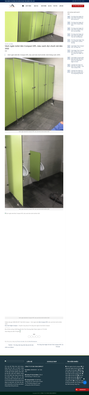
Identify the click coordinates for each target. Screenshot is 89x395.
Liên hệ (61, 5)
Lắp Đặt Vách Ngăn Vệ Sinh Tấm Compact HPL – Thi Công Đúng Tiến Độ (77, 72)
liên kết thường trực (33, 341)
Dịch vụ (36, 5)
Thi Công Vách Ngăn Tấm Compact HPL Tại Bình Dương (77, 41)
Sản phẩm (43, 5)
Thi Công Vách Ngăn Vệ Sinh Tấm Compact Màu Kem (77, 24)
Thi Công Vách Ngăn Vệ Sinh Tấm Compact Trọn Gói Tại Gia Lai (77, 18)
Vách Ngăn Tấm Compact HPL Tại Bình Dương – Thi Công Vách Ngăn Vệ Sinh (77, 52)
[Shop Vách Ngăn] (12, 5)
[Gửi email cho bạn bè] (34, 336)
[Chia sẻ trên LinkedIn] (39, 336)
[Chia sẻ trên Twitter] (31, 336)
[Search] (65, 6)
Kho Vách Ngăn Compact (11, 325)
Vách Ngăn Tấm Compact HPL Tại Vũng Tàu (77, 46)
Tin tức (55, 5)
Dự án (49, 5)
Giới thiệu (28, 5)
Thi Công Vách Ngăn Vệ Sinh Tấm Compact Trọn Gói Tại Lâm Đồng (77, 30)
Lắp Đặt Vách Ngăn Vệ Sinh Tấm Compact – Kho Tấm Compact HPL (77, 66)
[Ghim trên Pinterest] (36, 336)
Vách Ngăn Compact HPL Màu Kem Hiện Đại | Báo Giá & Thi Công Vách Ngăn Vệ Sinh (77, 59)
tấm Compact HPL (43, 322)
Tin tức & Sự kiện (20, 341)
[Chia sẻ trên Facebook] (29, 336)
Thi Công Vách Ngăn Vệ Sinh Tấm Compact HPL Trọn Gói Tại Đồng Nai (77, 35)
